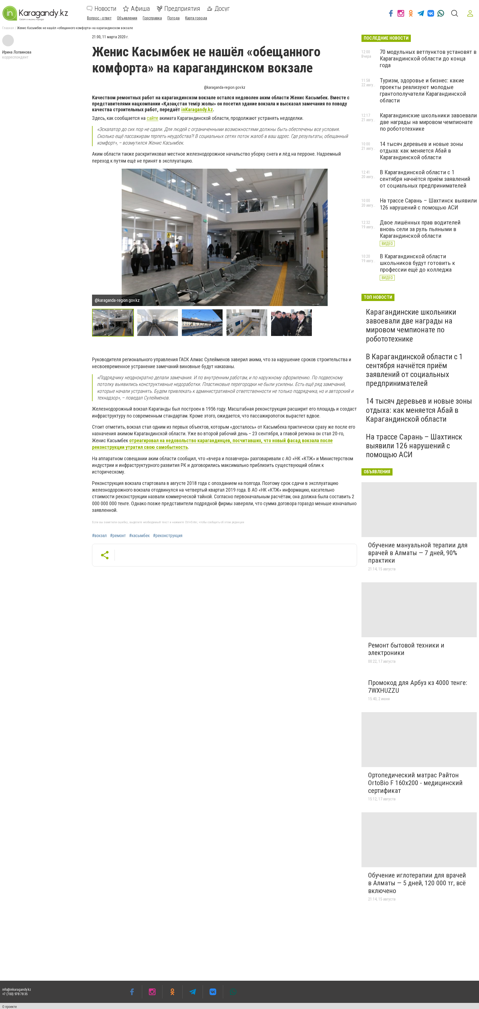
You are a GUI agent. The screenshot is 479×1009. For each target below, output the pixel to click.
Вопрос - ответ (99, 18)
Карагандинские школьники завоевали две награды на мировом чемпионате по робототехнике (428, 122)
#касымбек (139, 535)
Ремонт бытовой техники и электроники (406, 649)
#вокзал (99, 535)
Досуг (222, 8)
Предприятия (182, 8)
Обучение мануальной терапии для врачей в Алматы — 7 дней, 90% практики (418, 552)
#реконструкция (167, 535)
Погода (173, 18)
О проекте (9, 1007)
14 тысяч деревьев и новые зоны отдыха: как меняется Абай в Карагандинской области (421, 151)
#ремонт (118, 535)
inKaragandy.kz (197, 109)
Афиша (140, 8)
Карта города (196, 18)
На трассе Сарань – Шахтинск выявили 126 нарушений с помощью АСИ (428, 204)
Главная (8, 28)
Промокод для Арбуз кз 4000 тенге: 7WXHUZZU (417, 686)
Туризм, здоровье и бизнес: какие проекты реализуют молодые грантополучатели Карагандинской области (423, 90)
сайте (152, 118)
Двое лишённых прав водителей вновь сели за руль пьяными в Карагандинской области (420, 229)
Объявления (127, 18)
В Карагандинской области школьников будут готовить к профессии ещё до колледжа (417, 263)
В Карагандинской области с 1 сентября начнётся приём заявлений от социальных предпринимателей (425, 179)
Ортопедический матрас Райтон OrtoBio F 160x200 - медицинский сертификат (415, 782)
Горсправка (152, 18)
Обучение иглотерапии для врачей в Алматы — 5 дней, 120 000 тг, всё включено (417, 882)
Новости (105, 8)
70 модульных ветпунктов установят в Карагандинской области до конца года (428, 59)
